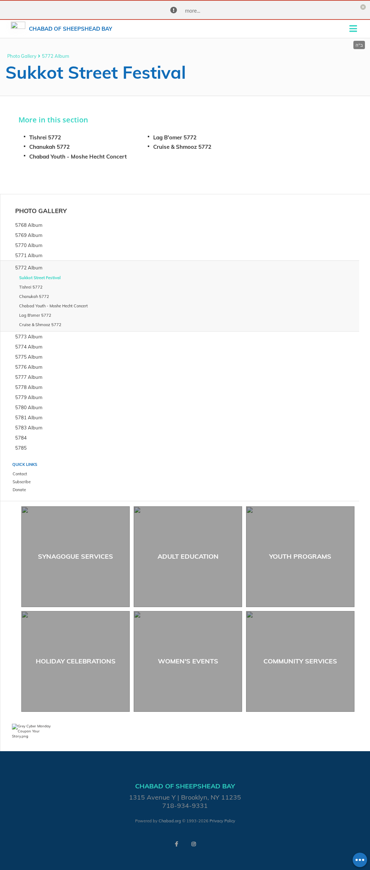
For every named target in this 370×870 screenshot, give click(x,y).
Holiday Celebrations (76, 661)
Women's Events (188, 661)
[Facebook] (176, 844)
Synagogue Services (75, 556)
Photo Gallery (21, 56)
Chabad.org (170, 820)
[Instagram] (194, 844)
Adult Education (188, 556)
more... (192, 11)
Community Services (300, 661)
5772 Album (55, 56)
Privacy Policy (222, 820)
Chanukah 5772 (49, 146)
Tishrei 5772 (45, 137)
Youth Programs (300, 556)
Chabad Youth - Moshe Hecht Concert (78, 156)
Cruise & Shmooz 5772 (182, 146)
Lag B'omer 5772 (175, 137)
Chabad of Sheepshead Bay (70, 28)
